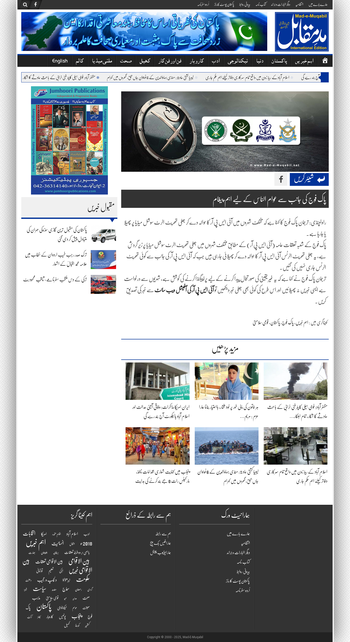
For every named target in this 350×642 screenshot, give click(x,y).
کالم (80, 61)
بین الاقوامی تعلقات (49, 562)
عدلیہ (75, 598)
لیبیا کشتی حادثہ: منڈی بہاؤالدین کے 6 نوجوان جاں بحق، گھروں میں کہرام (165, 77)
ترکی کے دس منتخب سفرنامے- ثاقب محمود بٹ (55, 279)
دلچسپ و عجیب (47, 580)
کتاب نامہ (260, 4)
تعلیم (51, 570)
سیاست (39, 588)
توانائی (39, 570)
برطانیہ (56, 552)
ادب (216, 61)
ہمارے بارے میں (317, 4)
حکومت (83, 579)
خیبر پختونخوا (66, 580)
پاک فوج (288, 322)
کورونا (77, 625)
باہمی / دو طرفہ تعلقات (77, 552)
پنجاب (76, 616)
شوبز (25, 589)
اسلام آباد (72, 534)
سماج (65, 589)
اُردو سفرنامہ (203, 4)
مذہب (36, 598)
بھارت (31, 552)
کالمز (39, 617)
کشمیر (87, 625)
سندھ (54, 589)
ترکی (61, 571)
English (60, 61)
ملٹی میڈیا (102, 61)
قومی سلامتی (261, 322)
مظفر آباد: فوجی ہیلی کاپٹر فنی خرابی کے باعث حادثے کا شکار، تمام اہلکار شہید (65, 77)
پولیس (62, 616)
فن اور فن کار (169, 61)
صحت (125, 61)
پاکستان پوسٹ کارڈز (224, 4)
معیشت (86, 608)
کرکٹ (29, 617)
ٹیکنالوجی (238, 61)
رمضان (78, 589)
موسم (74, 607)
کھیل (145, 61)
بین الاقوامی (79, 561)
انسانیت (58, 543)
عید (65, 598)
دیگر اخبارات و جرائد (280, 4)
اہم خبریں (304, 61)
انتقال (72, 544)
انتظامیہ (299, 4)
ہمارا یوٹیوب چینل (160, 552)
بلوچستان (44, 553)
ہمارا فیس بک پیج (160, 543)
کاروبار (197, 61)
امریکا (44, 534)
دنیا (259, 61)
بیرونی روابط (244, 4)
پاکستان (279, 61)
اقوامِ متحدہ (56, 534)
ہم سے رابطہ (163, 534)
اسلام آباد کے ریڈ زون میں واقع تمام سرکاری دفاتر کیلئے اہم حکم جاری (262, 77)
